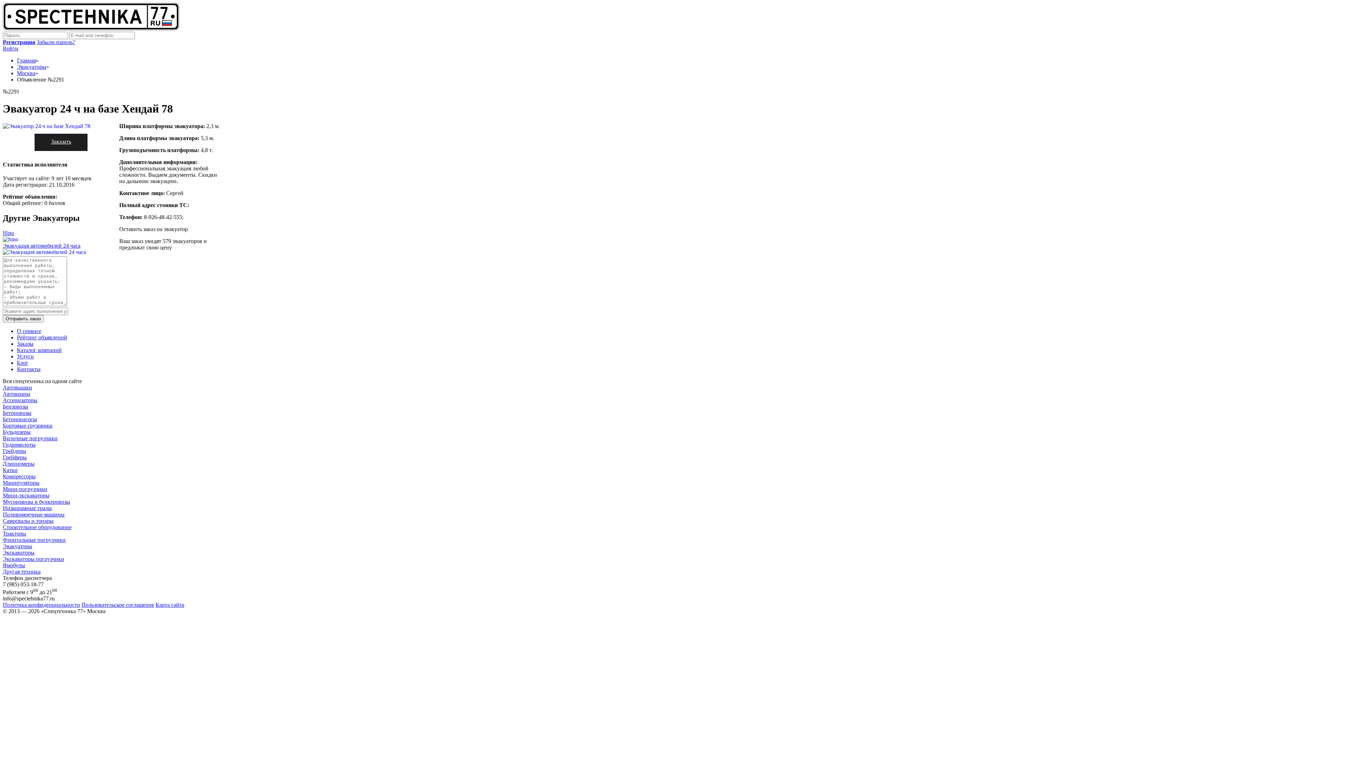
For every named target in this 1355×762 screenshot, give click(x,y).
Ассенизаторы (20, 400)
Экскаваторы (19, 553)
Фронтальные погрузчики (34, 540)
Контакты (29, 369)
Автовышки (17, 388)
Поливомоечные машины (34, 515)
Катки (10, 470)
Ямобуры (14, 565)
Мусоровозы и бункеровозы (36, 502)
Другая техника (22, 572)
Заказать (61, 142)
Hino (8, 233)
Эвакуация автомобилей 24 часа (41, 246)
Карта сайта (170, 605)
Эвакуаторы (17, 546)
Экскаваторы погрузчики (33, 559)
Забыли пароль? (56, 42)
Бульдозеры (17, 432)
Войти (10, 49)
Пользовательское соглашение (118, 605)
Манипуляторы (21, 483)
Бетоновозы (17, 413)
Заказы (25, 344)
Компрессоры (19, 476)
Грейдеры (14, 451)
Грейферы (15, 457)
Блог (22, 363)
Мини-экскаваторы (26, 495)
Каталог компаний (39, 350)
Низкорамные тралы (27, 508)
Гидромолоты (19, 445)
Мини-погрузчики (25, 489)
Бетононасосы (20, 419)
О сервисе (29, 331)
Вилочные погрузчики (30, 438)
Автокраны (16, 394)
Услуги (25, 356)
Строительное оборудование (37, 527)
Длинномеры (19, 464)
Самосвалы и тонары (28, 521)
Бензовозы (15, 407)
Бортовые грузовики (28, 426)
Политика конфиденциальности (41, 605)
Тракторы (14, 534)
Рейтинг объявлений (42, 337)
